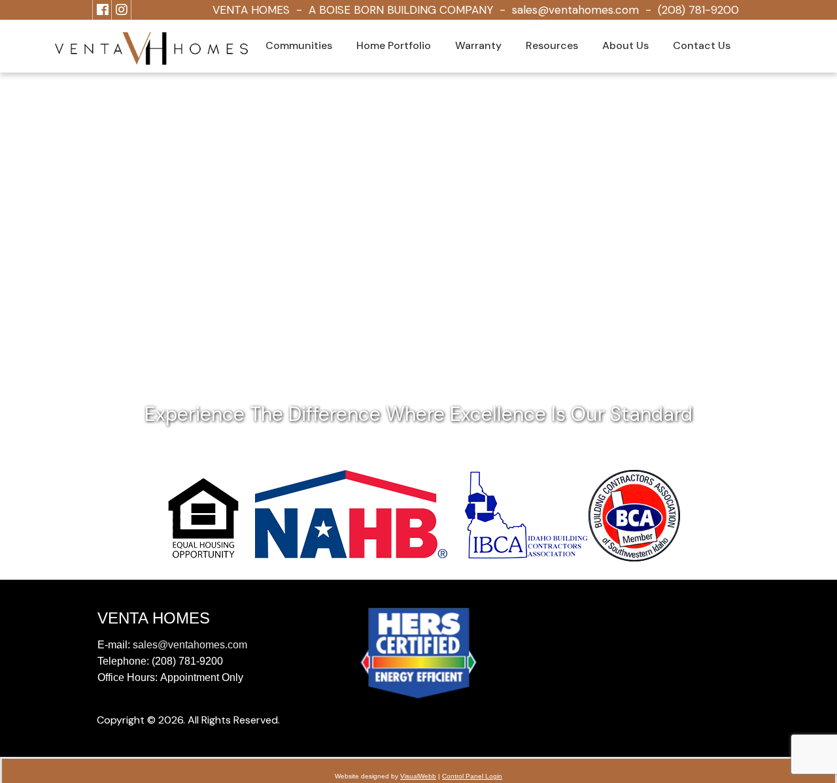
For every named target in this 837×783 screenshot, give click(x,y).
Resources (552, 45)
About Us (625, 45)
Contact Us (701, 45)
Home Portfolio (393, 45)
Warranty (478, 45)
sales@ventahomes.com (575, 10)
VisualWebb (418, 776)
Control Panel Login (472, 776)
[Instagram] (121, 10)
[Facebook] (102, 10)
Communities (298, 45)
